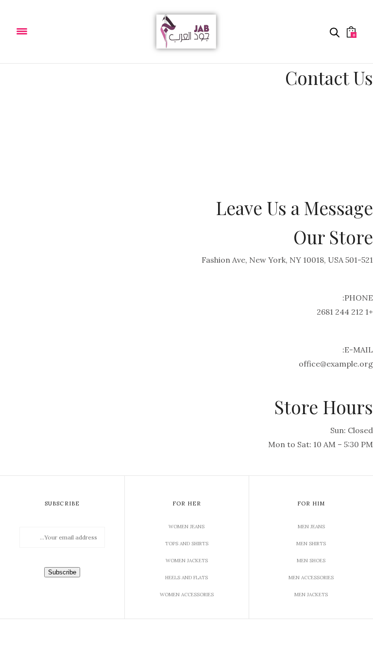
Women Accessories (187, 594)
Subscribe (62, 572)
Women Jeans (186, 526)
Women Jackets (187, 560)
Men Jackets (311, 594)
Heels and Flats (186, 577)
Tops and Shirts (186, 543)
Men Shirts (311, 543)
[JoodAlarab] (186, 32)
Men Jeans (311, 526)
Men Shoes (311, 560)
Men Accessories (311, 577)
